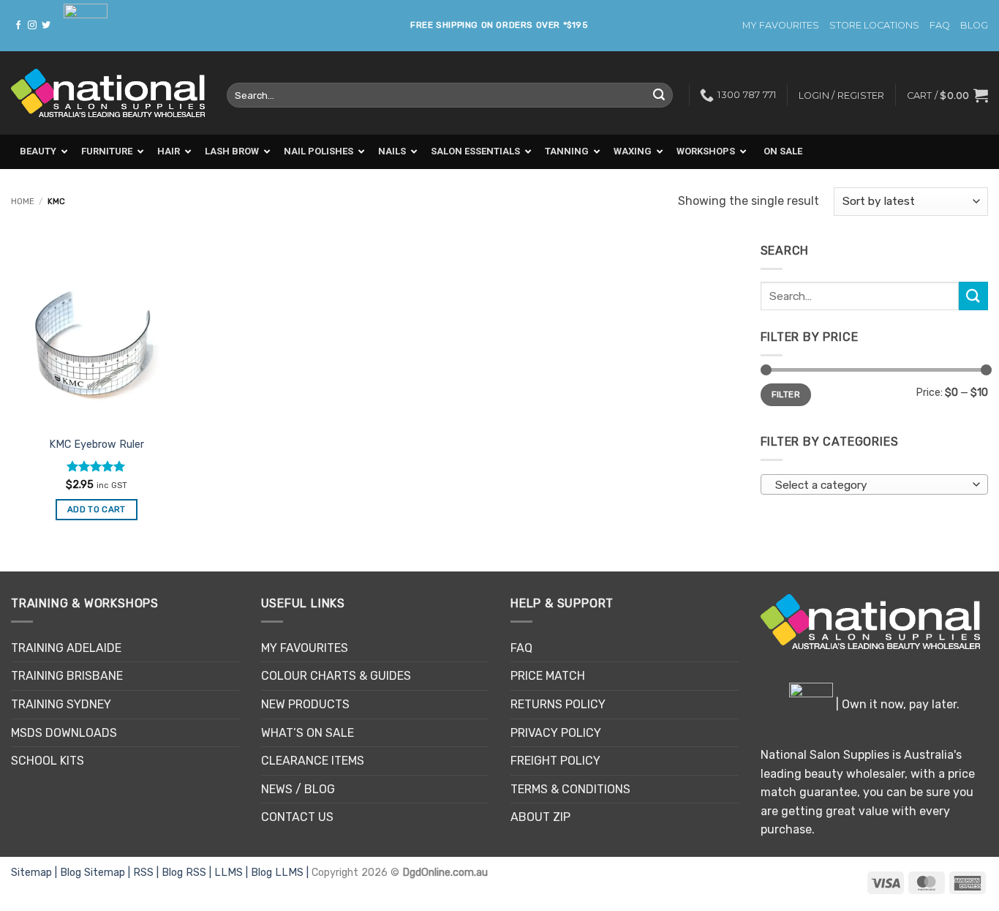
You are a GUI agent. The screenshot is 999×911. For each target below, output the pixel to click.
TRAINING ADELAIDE (66, 648)
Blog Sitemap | (96, 872)
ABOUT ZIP (540, 817)
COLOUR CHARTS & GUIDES (336, 676)
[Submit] (659, 95)
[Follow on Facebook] (18, 25)
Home (22, 201)
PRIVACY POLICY (555, 733)
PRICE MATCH (547, 676)
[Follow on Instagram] (32, 25)
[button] (947, 95)
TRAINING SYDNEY (61, 704)
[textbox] (870, 485)
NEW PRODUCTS (305, 704)
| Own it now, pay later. (896, 704)
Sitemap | (35, 872)
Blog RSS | (188, 872)
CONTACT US (297, 817)
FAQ (940, 25)
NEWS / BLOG (298, 789)
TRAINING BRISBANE (67, 676)
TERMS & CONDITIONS (570, 789)
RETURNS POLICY (558, 704)
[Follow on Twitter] (46, 25)
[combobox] (875, 484)
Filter (786, 394)
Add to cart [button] (96, 509)
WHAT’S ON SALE (307, 733)
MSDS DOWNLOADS (64, 733)
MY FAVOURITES (780, 25)
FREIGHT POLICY (555, 761)
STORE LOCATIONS (874, 25)
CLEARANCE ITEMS (312, 761)
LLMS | (232, 872)
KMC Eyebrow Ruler (96, 444)
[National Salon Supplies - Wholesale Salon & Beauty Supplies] (108, 93)
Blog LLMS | (281, 872)
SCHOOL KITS (47, 761)
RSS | (147, 872)
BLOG (974, 25)
